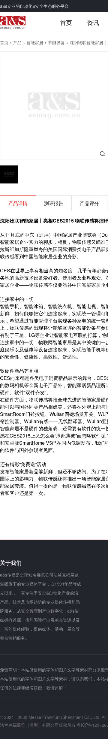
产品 (17, 42)
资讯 (93, 22)
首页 (66, 22)
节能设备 (56, 42)
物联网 (45, 342)
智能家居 (34, 42)
